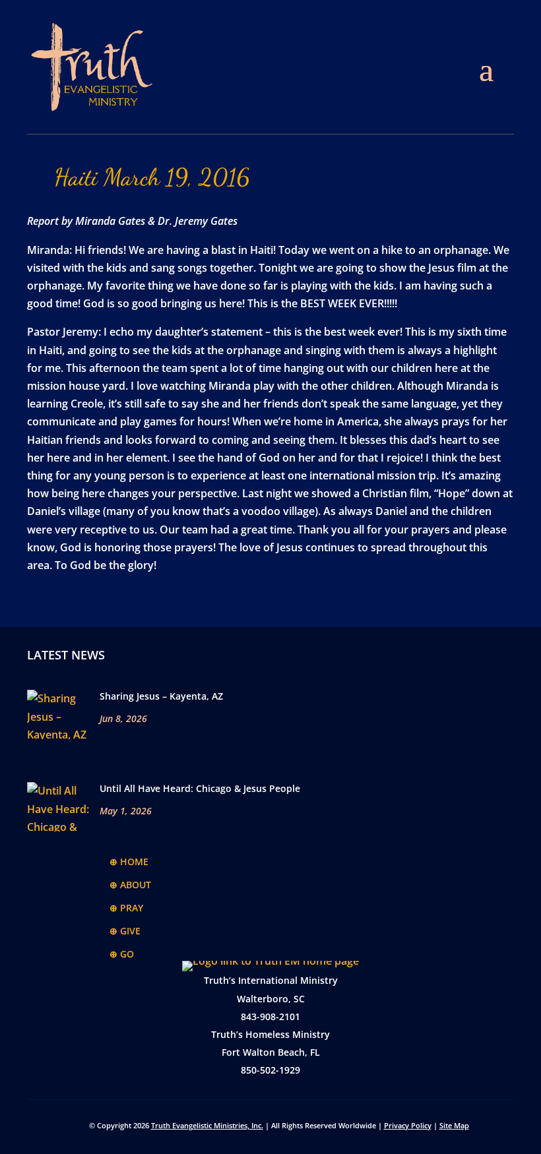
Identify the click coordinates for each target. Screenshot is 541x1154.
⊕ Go (122, 954)
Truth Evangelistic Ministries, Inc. (207, 1125)
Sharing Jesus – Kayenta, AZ (161, 696)
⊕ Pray (126, 907)
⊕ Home (129, 861)
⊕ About (130, 884)
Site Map (454, 1125)
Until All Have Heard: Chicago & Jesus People (200, 788)
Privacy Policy (407, 1125)
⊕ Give (125, 931)
